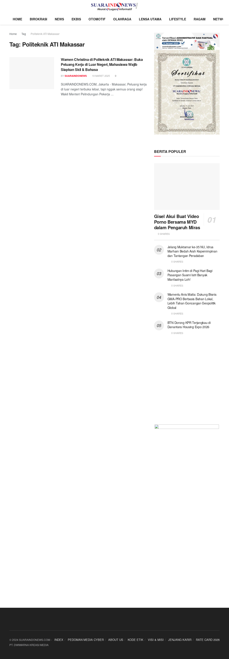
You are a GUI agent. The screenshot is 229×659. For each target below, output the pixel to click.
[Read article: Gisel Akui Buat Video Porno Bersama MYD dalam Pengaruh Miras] (187, 186)
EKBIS (76, 19)
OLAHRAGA (122, 19)
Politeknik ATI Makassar (45, 34)
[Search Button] (218, 6)
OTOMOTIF (97, 19)
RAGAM (200, 19)
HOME (17, 19)
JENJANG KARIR (179, 640)
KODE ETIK (135, 640)
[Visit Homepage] (114, 6)
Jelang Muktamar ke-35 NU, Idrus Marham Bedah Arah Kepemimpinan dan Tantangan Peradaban (192, 251)
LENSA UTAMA (150, 19)
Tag (23, 34)
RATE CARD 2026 (208, 640)
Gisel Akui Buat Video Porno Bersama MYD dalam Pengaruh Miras (177, 222)
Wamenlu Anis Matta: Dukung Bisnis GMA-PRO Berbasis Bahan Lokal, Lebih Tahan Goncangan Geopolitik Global (192, 301)
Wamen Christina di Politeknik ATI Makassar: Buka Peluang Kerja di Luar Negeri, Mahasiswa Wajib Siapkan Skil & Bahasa (102, 64)
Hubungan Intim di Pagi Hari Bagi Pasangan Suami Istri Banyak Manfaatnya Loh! (190, 275)
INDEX (58, 640)
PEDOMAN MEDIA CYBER (86, 640)
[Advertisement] (187, 382)
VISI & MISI (156, 640)
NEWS (59, 19)
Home (13, 34)
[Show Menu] (11, 6)
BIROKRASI (38, 19)
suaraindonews (76, 75)
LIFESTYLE (177, 19)
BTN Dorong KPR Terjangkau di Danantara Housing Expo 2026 (189, 324)
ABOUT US (115, 640)
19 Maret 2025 (100, 75)
